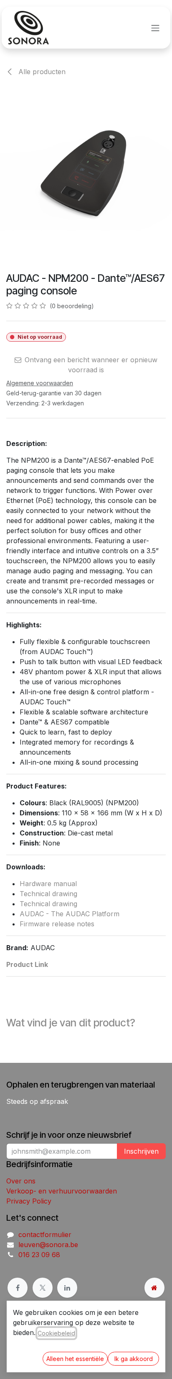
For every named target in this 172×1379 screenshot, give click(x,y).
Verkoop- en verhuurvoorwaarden (61, 1191)
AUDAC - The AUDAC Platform (69, 914)
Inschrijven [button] (141, 1151)
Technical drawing (48, 893)
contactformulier (44, 1234)
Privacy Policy (28, 1201)
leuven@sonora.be (48, 1244)
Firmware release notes (57, 924)
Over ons (20, 1181)
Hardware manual (48, 883)
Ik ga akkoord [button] (133, 1358)
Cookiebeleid (56, 1333)
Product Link (27, 964)
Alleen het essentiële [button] (75, 1358)
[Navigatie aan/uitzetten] (155, 27)
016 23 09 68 (39, 1254)
